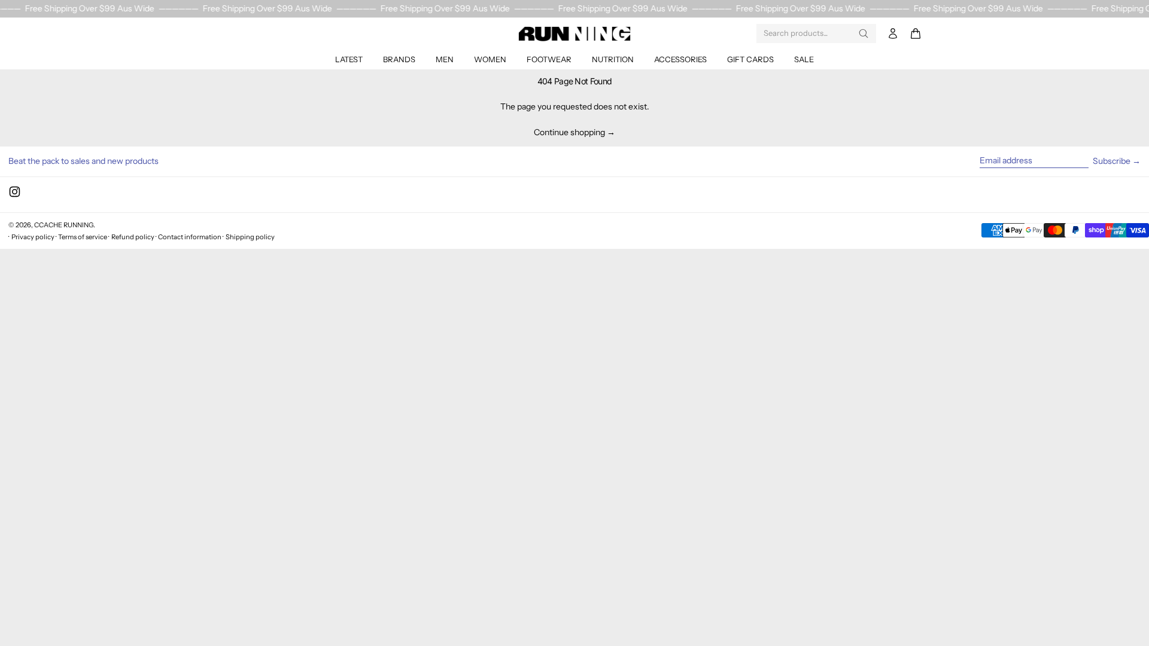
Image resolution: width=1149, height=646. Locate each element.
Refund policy (132, 237)
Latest (349, 59)
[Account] (893, 33)
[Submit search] (863, 33)
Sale (804, 59)
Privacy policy (32, 237)
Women (490, 59)
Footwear (549, 59)
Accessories (680, 59)
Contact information (189, 237)
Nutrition (613, 59)
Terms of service (82, 237)
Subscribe (1111, 161)
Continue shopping (569, 132)
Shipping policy (250, 237)
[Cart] (916, 33)
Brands (399, 59)
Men (445, 59)
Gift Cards (750, 59)
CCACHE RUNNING (63, 225)
